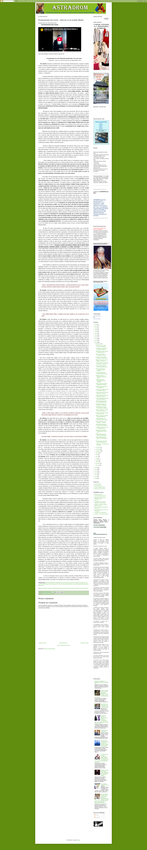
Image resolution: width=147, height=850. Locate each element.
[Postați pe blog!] (58, 592)
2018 (96, 338)
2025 (96, 326)
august (97, 452)
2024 (96, 327)
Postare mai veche (84, 643)
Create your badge (96, 318)
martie (97, 461)
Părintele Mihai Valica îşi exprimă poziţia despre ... (101, 435)
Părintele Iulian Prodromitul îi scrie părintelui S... (102, 387)
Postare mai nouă (42, 643)
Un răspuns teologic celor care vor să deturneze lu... (102, 428)
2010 (96, 476)
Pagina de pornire (63, 643)
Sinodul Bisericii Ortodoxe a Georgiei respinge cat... (101, 349)
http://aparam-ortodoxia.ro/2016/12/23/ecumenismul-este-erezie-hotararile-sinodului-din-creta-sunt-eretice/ (65, 588)
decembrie (98, 343)
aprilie (97, 460)
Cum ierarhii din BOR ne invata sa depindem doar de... (102, 390)
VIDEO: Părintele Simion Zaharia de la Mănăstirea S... (101, 438)
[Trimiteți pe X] (60, 592)
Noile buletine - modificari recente (104, 784)
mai (97, 458)
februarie (98, 463)
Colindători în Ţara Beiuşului (100, 512)
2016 (96, 342)
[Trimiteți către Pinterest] (63, 592)
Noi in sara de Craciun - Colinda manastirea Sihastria (101, 369)
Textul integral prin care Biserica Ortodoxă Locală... (102, 419)
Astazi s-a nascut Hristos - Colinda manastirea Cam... (102, 366)
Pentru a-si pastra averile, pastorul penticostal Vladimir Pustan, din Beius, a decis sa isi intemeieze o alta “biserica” (102, 694)
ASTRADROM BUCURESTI (100, 496)
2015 (96, 467)
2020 (96, 335)
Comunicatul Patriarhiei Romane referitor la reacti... (102, 373)
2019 (96, 336)
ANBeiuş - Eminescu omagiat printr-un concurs (101, 505)
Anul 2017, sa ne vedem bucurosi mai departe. (101, 346)
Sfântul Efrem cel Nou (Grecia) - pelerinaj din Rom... (102, 352)
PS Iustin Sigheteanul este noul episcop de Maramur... (102, 399)
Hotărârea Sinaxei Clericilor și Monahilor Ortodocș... (102, 396)
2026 (96, 324)
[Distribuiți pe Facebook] (61, 592)
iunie (97, 456)
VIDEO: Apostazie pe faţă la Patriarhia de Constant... (101, 384)
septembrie (98, 451)
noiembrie (98, 447)
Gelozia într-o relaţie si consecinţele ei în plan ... (101, 355)
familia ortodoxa (98, 484)
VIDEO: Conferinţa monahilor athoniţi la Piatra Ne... (102, 416)
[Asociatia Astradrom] (94, 317)
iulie (97, 454)
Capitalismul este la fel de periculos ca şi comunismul (100, 502)
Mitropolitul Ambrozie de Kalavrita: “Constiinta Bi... (101, 404)
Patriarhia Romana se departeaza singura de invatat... (101, 376)
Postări (96, 815)
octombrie (98, 449)
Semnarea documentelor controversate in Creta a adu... (101, 431)
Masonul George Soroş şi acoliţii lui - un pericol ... (101, 422)
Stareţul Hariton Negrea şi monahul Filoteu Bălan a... (102, 425)
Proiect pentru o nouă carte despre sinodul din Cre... (101, 442)
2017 (96, 340)
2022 (96, 331)
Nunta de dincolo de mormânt (104, 731)
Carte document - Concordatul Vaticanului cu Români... (102, 363)
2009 (96, 478)
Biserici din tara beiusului (100, 488)
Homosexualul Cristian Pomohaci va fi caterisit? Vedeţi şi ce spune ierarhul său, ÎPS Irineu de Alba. (104, 743)
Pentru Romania (98, 485)
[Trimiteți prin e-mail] (57, 592)
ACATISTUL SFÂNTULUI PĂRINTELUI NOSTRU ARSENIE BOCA (101, 682)
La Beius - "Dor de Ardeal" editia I (101, 514)
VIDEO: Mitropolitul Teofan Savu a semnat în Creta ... (101, 402)
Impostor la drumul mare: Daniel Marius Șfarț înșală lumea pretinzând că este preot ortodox (105, 773)
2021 (96, 333)
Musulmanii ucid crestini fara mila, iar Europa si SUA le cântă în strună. (104, 706)
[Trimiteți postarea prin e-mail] (55, 592)
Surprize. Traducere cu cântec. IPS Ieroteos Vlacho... (102, 410)
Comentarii (97, 817)
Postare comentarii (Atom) (49, 648)
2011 (96, 474)
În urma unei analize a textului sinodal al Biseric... (102, 413)
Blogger (78, 840)
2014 (96, 469)
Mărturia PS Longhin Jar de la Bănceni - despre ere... (102, 360)
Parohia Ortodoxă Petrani (100, 487)
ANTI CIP (96, 500)
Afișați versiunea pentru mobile (63, 645)
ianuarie (98, 465)
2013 (96, 471)
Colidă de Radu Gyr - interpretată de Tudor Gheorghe (101, 380)
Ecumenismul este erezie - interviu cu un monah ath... (102, 358)
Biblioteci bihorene (98, 494)
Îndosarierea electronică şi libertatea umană (100, 498)
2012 (96, 473)
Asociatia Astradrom (97, 315)
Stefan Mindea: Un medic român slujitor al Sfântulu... (102, 407)
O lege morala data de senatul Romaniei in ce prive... (102, 393)
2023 (96, 329)
